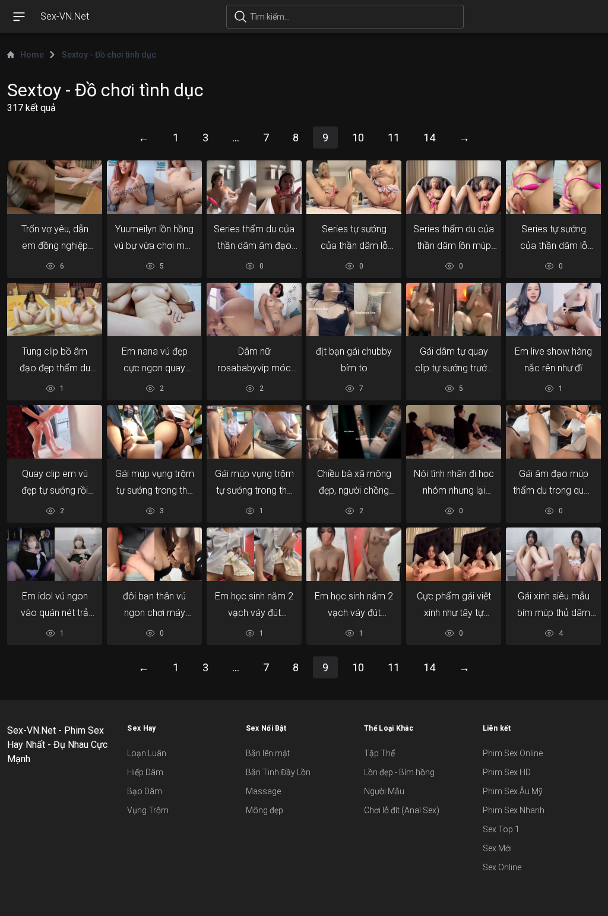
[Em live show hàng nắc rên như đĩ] (553, 309)
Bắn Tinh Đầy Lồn (278, 772)
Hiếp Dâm (145, 772)
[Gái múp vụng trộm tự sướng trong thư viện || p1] (154, 432)
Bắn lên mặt (268, 753)
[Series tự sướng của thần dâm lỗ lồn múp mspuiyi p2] (353, 187)
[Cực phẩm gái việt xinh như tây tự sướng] (453, 554)
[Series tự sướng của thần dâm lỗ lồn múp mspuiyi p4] (553, 187)
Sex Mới (497, 848)
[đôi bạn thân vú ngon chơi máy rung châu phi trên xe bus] (154, 554)
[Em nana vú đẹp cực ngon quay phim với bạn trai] (154, 309)
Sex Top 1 (501, 829)
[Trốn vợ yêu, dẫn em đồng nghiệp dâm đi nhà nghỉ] (54, 187)
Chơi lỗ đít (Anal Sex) (401, 810)
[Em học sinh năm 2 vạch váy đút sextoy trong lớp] (254, 554)
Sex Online (502, 867)
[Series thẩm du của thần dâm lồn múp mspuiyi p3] (453, 187)
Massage (263, 791)
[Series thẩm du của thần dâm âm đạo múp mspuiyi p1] (254, 187)
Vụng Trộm (148, 810)
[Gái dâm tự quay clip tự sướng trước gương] (453, 309)
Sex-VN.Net (64, 16)
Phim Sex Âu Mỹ (513, 791)
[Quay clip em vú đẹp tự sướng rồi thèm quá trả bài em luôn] (54, 432)
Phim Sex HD (507, 772)
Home (32, 54)
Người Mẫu (384, 791)
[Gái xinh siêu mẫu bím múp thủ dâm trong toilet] (553, 554)
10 (358, 137)
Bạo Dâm (144, 791)
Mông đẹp (264, 810)
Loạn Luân (146, 753)
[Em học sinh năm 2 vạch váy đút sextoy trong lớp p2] (353, 554)
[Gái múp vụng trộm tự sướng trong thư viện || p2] (254, 432)
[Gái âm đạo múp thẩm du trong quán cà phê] (553, 432)
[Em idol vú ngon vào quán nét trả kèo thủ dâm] (54, 554)
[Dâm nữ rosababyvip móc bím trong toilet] (254, 309)
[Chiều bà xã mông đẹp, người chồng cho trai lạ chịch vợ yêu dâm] (353, 432)
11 (394, 137)
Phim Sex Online (513, 753)
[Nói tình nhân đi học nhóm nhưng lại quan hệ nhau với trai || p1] (453, 432)
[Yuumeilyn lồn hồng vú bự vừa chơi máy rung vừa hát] (154, 187)
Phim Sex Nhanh (513, 810)
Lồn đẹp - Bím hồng (399, 772)
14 (429, 137)
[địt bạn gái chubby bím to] (353, 309)
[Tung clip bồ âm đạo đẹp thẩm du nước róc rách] (54, 309)
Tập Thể (379, 753)
